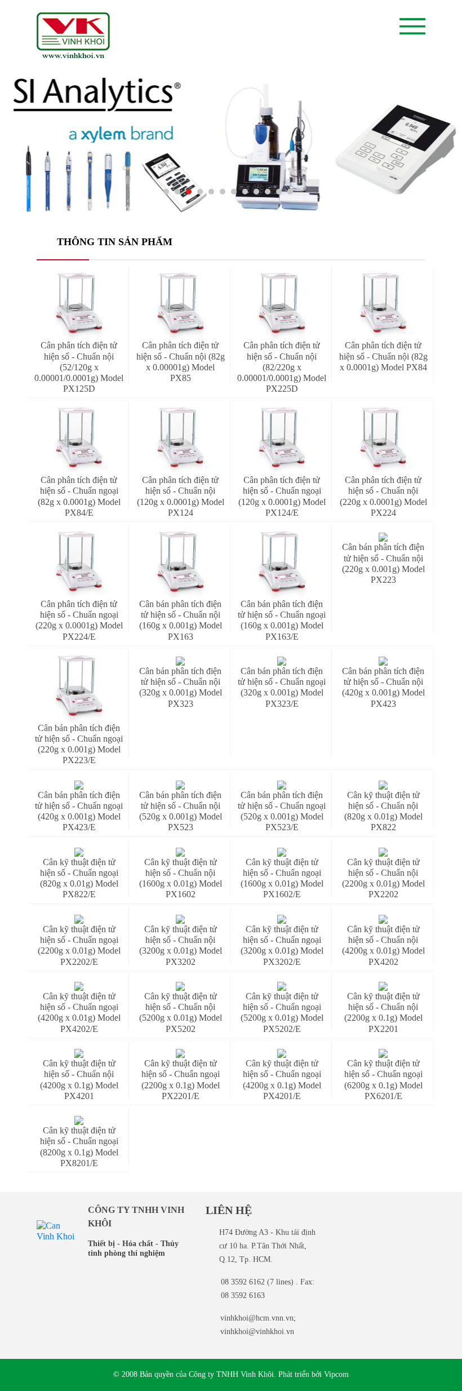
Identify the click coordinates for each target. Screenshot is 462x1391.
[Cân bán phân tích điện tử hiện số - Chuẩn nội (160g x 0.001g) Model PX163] (180, 565)
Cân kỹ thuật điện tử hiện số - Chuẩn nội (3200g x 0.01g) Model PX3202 (180, 945)
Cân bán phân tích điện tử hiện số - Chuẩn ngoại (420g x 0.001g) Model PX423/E (79, 811)
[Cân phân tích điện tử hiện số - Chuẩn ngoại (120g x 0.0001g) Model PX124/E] (282, 441)
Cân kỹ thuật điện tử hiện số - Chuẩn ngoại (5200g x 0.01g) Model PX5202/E (282, 1012)
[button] (166, 191)
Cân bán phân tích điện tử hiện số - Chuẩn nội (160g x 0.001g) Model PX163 (180, 620)
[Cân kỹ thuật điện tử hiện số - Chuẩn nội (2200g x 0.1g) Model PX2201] (383, 985)
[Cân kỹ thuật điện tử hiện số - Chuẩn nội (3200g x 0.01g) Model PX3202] (180, 918)
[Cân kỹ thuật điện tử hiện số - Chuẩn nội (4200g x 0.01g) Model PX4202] (383, 918)
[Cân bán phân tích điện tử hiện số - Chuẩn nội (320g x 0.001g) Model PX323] (180, 660)
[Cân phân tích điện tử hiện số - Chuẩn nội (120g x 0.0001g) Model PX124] (180, 441)
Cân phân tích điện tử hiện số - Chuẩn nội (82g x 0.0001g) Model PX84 (383, 355)
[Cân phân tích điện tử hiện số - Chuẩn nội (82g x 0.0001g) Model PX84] (383, 306)
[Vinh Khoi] (55, 1229)
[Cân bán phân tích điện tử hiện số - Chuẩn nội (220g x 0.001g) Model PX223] (383, 536)
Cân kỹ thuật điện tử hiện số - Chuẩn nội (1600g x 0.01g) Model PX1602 (180, 878)
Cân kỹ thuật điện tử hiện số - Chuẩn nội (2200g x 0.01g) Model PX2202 (383, 878)
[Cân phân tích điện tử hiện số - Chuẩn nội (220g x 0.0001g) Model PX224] (383, 441)
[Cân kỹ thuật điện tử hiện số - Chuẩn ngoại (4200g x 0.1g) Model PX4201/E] (281, 1052)
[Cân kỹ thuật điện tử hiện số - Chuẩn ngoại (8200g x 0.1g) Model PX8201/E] (78, 1119)
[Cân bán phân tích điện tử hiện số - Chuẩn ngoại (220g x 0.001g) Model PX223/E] (79, 689)
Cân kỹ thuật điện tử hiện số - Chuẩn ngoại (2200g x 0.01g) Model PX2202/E (79, 945)
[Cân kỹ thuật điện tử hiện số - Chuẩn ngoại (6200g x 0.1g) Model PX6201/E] (383, 1052)
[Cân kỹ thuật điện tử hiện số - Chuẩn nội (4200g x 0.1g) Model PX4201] (78, 1052)
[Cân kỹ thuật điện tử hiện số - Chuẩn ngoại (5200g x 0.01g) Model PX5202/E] (281, 985)
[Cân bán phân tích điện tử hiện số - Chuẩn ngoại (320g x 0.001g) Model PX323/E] (281, 660)
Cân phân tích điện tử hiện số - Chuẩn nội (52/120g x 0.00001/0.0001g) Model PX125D (78, 366)
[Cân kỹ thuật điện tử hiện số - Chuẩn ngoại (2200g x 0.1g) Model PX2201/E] (180, 1052)
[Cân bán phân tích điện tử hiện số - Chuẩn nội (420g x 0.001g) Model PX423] (383, 660)
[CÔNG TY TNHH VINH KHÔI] (73, 35)
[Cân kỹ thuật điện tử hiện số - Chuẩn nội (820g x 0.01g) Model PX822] (383, 784)
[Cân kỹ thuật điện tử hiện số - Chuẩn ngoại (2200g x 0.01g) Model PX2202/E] (78, 918)
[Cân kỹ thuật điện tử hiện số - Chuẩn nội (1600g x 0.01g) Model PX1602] (180, 851)
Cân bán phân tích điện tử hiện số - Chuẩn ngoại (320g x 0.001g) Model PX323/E (282, 687)
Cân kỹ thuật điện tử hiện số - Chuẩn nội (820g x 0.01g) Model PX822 (383, 811)
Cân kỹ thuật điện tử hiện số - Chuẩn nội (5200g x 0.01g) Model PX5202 (180, 1012)
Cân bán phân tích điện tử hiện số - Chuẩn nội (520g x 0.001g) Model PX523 (180, 811)
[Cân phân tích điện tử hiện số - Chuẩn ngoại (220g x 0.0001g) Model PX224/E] (79, 565)
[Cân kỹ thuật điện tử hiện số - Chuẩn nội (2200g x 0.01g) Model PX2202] (383, 851)
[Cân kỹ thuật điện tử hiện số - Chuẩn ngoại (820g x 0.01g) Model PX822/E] (78, 851)
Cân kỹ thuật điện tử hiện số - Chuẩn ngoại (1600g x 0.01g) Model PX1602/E (282, 878)
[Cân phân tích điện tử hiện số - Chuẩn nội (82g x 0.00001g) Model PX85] (180, 306)
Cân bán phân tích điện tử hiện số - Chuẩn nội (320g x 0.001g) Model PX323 (180, 687)
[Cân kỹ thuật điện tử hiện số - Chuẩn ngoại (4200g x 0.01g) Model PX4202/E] (78, 985)
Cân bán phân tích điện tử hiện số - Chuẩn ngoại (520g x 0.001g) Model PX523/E (282, 811)
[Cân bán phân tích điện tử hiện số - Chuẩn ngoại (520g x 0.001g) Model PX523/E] (281, 784)
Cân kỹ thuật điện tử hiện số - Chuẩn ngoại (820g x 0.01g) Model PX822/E (79, 878)
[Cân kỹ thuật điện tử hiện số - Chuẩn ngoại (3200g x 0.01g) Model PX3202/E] (281, 918)
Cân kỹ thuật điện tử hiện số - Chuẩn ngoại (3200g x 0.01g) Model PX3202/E (282, 945)
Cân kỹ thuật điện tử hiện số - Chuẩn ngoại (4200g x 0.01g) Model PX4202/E (79, 1012)
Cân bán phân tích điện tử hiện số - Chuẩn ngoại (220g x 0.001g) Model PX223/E (79, 744)
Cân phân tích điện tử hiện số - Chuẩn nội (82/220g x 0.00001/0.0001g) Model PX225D (281, 366)
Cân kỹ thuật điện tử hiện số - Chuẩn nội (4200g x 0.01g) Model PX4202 (383, 945)
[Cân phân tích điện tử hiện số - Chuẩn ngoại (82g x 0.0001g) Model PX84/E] (79, 441)
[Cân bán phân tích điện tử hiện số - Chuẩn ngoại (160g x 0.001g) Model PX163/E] (282, 565)
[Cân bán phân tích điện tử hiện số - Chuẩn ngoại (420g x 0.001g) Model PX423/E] (78, 784)
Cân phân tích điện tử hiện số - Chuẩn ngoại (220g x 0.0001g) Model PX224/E (79, 620)
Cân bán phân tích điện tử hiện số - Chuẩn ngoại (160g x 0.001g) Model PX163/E (282, 620)
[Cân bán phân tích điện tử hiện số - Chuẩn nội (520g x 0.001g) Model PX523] (180, 784)
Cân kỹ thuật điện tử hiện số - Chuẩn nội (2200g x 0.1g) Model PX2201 (383, 1012)
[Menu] (412, 26)
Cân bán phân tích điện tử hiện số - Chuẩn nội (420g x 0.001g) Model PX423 (383, 687)
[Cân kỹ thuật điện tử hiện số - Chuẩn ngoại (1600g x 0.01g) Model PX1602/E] (281, 851)
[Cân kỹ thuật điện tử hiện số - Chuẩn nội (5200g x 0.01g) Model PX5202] (180, 985)
